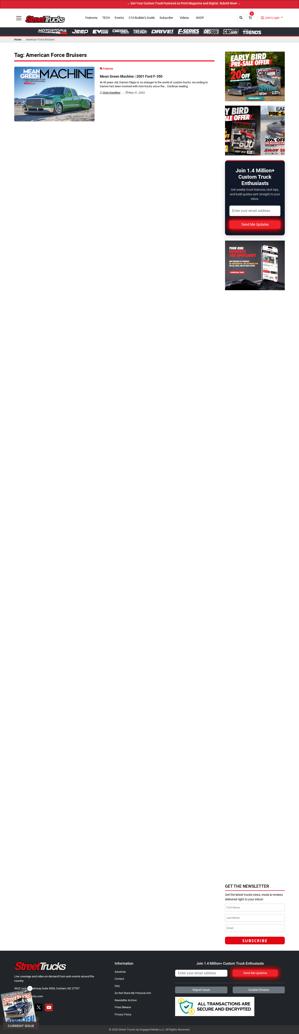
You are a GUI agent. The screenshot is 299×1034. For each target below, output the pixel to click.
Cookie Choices (258, 990)
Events (119, 18)
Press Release (123, 1007)
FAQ (117, 986)
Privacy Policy (123, 1014)
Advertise (120, 971)
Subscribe (166, 18)
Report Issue (201, 990)
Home (17, 39)
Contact (119, 978)
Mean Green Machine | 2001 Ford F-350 (131, 76)
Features (91, 18)
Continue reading (177, 86)
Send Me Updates (255, 224)
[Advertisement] (258, 850)
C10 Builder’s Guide (142, 18)
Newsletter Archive (126, 1000)
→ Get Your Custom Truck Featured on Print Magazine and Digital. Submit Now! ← (158, 3)
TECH (106, 18)
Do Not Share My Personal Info (133, 993)
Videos (184, 18)
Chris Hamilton (111, 92)
